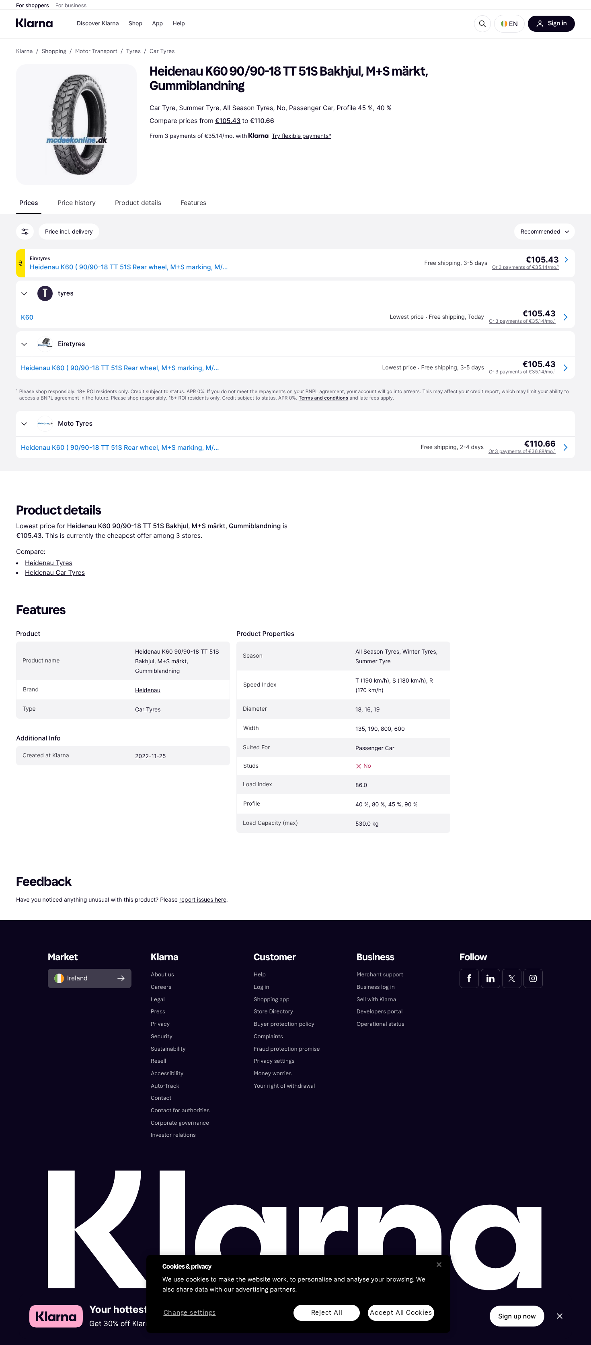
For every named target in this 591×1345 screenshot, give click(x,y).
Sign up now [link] (517, 1316)
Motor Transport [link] (96, 51)
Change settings (190, 1313)
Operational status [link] (380, 1024)
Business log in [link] (376, 987)
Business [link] (375, 957)
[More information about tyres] (24, 293)
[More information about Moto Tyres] (24, 424)
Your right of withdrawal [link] (284, 1086)
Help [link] (260, 974)
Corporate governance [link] (180, 1122)
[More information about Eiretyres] (24, 344)
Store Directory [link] (273, 1011)
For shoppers (32, 5)
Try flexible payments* (301, 135)
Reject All (327, 1312)
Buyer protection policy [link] (284, 1024)
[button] (509, 24)
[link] (469, 978)
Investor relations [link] (173, 1135)
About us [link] (162, 974)
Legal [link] (158, 999)
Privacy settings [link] (274, 1061)
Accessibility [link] (167, 1073)
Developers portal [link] (379, 1011)
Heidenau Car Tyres (55, 572)
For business (71, 5)
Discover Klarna (98, 23)
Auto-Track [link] (165, 1086)
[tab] (28, 202)
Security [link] (161, 1036)
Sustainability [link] (168, 1049)
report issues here (202, 899)
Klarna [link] (24, 51)
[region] (298, 1294)
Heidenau (147, 690)
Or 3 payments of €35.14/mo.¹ (525, 267)
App (157, 23)
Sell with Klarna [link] (376, 999)
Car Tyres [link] (162, 51)
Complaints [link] (268, 1036)
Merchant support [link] (380, 974)
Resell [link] (158, 1061)
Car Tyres (148, 709)
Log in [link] (261, 987)
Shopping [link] (54, 51)
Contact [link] (161, 1098)
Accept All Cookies (401, 1312)
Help (178, 23)
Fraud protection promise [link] (287, 1049)
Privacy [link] (160, 1024)
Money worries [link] (272, 1073)
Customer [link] (275, 957)
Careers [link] (161, 987)
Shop (136, 23)
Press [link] (158, 1011)
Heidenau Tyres (48, 563)
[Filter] (25, 231)
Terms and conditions (323, 398)
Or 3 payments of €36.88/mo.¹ (522, 451)
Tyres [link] (133, 51)
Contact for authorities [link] (180, 1110)
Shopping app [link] (271, 999)
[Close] (439, 1264)
